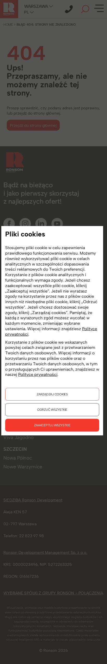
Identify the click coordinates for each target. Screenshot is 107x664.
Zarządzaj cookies (52, 394)
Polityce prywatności (37, 374)
